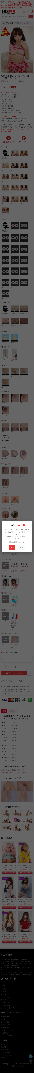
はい (12, 547)
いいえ (21, 547)
